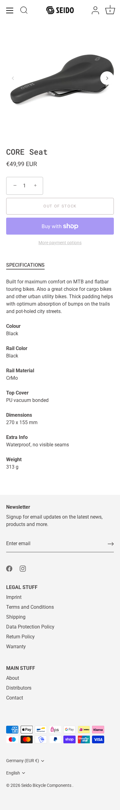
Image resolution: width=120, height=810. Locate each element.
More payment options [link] (60, 242)
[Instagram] (23, 568)
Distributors (18, 688)
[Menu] (10, 10)
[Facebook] (9, 568)
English (13, 772)
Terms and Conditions (30, 607)
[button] (13, 78)
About (12, 678)
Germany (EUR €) (22, 760)
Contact (14, 698)
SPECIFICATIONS (25, 265)
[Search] (24, 11)
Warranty (16, 646)
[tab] (28, 265)
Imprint (14, 597)
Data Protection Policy (30, 627)
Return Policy (20, 637)
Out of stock (60, 206)
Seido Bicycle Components (46, 785)
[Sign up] (111, 544)
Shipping (16, 617)
